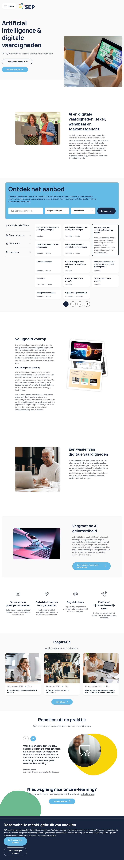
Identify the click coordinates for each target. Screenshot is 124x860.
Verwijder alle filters (18, 225)
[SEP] (27, 6)
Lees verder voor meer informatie (87, 566)
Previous (26, 738)
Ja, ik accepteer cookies (15, 841)
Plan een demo (13, 69)
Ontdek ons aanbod (16, 61)
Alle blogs (60, 702)
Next (33, 738)
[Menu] (9, 6)
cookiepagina (50, 835)
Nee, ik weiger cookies (15, 851)
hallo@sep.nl (87, 794)
